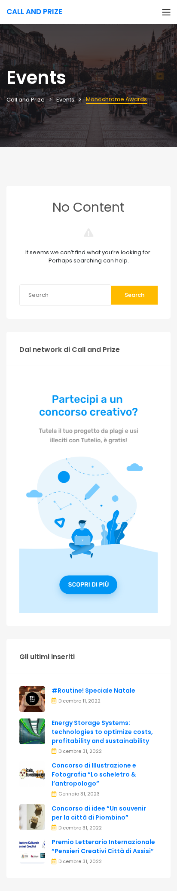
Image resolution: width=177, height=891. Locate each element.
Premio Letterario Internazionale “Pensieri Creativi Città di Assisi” (103, 846)
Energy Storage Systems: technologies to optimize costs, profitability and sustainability (102, 731)
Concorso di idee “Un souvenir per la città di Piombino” (99, 813)
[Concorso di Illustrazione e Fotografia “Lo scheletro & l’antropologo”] (32, 774)
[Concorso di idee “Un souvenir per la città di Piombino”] (32, 816)
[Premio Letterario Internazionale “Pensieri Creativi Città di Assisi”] (32, 850)
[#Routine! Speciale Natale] (32, 698)
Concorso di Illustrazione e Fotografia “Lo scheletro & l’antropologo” (94, 774)
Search (134, 295)
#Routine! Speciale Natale (93, 690)
